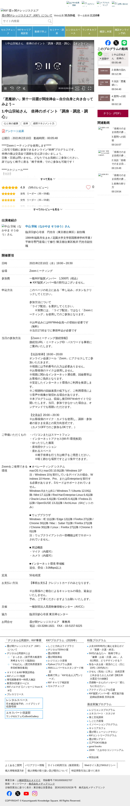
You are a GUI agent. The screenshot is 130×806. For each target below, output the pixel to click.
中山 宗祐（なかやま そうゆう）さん (47, 226)
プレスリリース (15, 694)
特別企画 (94, 757)
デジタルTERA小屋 (58, 649)
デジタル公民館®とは (18, 653)
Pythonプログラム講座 (60, 664)
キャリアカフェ (97, 728)
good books (95, 746)
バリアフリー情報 (34, 765)
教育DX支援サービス (18, 683)
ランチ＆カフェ (89, 31)
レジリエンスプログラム (102, 710)
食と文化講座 (96, 717)
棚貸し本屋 (106, 31)
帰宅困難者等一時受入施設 (21, 679)
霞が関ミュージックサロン (103, 731)
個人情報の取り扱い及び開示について (48, 770)
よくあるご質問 (13, 765)
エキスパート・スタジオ (102, 713)
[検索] (49, 21)
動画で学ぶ (41, 31)
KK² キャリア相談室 (58, 682)
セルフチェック (8, 31)
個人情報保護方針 (14, 770)
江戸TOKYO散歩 (98, 742)
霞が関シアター (97, 739)
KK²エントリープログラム (103, 735)
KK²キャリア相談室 (24, 31)
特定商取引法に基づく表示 (85, 770)
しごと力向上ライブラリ (61, 646)
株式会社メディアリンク (42, 783)
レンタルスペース (73, 31)
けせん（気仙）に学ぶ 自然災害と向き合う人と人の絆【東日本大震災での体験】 (107, 675)
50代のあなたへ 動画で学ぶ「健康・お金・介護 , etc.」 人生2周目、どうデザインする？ (106, 657)
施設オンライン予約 (122, 31)
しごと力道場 (96, 721)
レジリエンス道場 (57, 660)
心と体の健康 (11, 123)
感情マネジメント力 (43, 123)
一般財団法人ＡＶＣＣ (29, 780)
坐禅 (25, 123)
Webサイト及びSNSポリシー (99, 765)
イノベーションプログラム (103, 724)
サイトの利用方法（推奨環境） (64, 765)
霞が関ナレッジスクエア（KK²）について (27, 15)
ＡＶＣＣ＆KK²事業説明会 (21, 672)
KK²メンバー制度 (16, 676)
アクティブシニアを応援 (102, 689)
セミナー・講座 (57, 31)
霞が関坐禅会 (55, 657)
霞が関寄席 (54, 653)
